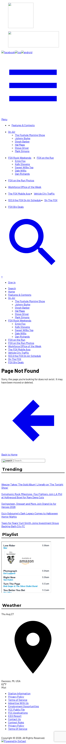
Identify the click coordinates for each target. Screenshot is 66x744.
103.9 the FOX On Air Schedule (24, 200)
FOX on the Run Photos (21, 180)
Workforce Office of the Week (24, 186)
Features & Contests (23, 125)
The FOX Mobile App (19, 193)
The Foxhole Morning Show (30, 135)
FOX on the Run (45, 157)
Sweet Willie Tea (24, 167)
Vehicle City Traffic (44, 193)
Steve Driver (22, 147)
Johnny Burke (22, 138)
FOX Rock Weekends (19, 157)
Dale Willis (20, 170)
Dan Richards (22, 173)
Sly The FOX (50, 200)
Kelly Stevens (22, 164)
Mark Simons (22, 151)
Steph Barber (22, 141)
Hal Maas (20, 144)
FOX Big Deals (16, 206)
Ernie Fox (20, 160)
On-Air (11, 131)
